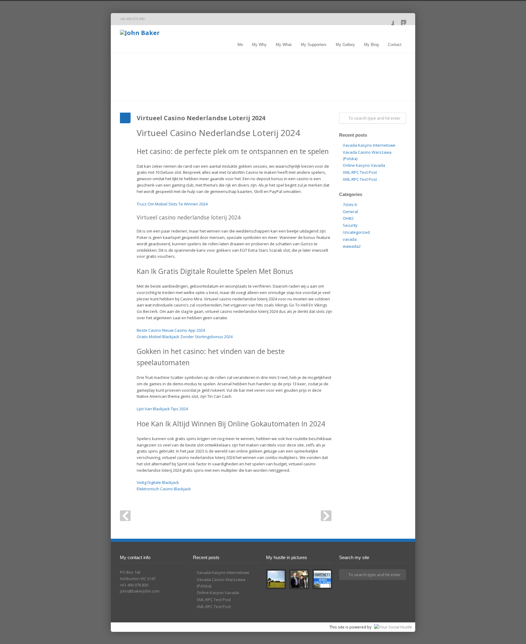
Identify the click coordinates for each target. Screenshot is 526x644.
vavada (350, 239)
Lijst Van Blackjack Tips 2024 (162, 408)
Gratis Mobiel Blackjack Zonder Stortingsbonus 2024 (185, 336)
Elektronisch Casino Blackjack (164, 489)
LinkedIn (400, 19)
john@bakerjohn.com (140, 591)
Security (350, 225)
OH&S (348, 218)
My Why (259, 44)
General (350, 211)
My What (284, 44)
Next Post (326, 515)
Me (240, 44)
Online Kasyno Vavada (364, 165)
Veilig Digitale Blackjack (158, 482)
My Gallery (345, 44)
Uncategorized (356, 232)
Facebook (388, 19)
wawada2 (352, 246)
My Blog (371, 44)
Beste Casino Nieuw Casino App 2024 (171, 330)
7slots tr (350, 204)
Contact (395, 44)
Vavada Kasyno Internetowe (369, 145)
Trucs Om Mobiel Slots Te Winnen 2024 (172, 204)
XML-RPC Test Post (360, 172)
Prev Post (125, 515)
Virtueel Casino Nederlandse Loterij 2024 (201, 118)
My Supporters (314, 44)
